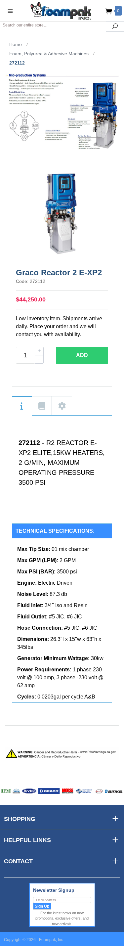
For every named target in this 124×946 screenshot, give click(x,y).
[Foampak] (62, 10)
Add (82, 355)
